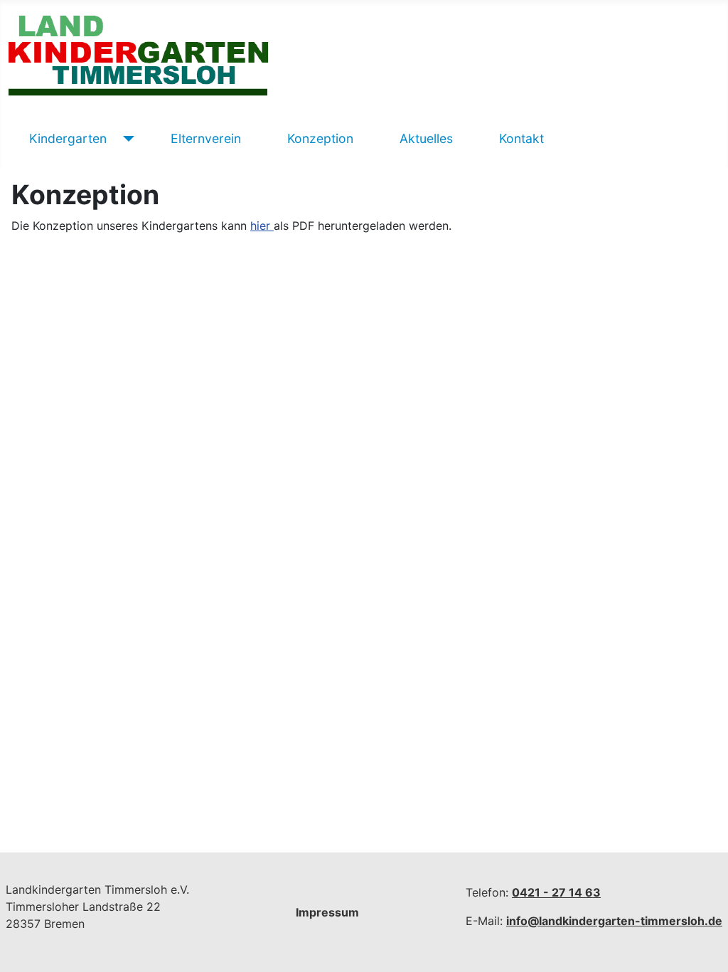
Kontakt (521, 138)
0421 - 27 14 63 (556, 892)
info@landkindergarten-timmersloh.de (614, 921)
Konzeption (320, 138)
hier (262, 225)
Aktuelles (426, 138)
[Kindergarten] (126, 138)
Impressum (327, 912)
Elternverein (206, 138)
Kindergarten (68, 138)
